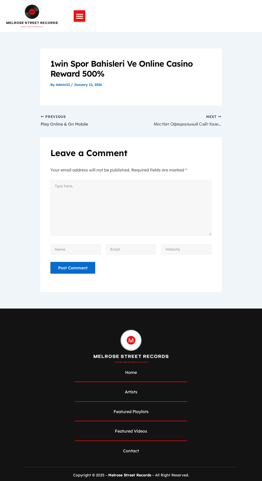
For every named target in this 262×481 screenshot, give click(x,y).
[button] (79, 16)
